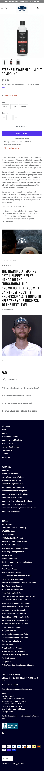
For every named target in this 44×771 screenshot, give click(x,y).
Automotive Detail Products (12, 440)
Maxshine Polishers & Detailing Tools (15, 607)
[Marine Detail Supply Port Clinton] (22, 8)
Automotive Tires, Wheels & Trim (14, 504)
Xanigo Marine (7, 662)
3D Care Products (8, 535)
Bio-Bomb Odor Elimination (11, 545)
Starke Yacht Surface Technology (14, 528)
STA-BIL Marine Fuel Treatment (13, 651)
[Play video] (22, 242)
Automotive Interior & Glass (12, 498)
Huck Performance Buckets (12, 586)
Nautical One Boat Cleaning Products (15, 617)
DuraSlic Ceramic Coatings (11, 572)
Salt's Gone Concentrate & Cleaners (15, 638)
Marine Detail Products (10, 437)
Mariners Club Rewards (10, 447)
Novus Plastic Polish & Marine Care (15, 620)
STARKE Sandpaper (9, 531)
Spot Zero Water (8, 644)
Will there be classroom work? (16, 395)
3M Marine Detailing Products (12, 538)
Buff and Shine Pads (9, 559)
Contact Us (6, 457)
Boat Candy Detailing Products (13, 552)
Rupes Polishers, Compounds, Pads (15, 634)
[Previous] (2, 360)
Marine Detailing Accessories (12, 484)
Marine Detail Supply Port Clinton (15, 764)
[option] (22, 36)
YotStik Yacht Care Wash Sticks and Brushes (18, 665)
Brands (4, 433)
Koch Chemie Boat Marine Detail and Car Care (18, 596)
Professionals (7, 450)
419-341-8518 (12, 685)
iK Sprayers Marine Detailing (12, 590)
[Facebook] (3, 733)
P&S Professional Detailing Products (15, 624)
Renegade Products (9, 631)
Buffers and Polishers (10, 474)
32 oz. (14, 107)
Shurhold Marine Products (11, 641)
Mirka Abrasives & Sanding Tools (14, 614)
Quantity (5, 113)
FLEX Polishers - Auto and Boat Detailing (16, 576)
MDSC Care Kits (7, 443)
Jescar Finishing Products (11, 593)
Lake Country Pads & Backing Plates (15, 600)
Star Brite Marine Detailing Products (15, 655)
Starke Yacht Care (10, 95)
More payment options (22, 138)
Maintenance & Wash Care (11, 480)
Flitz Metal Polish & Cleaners (12, 579)
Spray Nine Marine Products (12, 648)
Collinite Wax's (7, 565)
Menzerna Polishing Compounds (13, 610)
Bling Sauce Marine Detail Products (15, 548)
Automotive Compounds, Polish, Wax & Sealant (19, 508)
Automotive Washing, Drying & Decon (15, 494)
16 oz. (5, 107)
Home (4, 430)
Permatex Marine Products (11, 627)
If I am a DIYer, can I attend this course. (20, 411)
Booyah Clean (7, 555)
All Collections (7, 524)
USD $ (5, 759)
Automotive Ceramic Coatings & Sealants (17, 501)
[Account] (37, 8)
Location (5, 454)
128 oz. (23, 107)
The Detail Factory (8, 658)
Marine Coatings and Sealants (13, 487)
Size (3, 102)
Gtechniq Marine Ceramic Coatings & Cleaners (19, 583)
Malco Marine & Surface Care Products (16, 603)
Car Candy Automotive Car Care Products (17, 562)
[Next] (8, 360)
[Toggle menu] (2, 8)
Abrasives (5, 470)
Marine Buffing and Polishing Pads (14, 491)
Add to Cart (22, 126)
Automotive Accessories (11, 511)
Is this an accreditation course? (17, 403)
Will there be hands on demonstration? (20, 388)
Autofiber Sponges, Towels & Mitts (14, 541)
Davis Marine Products (10, 569)
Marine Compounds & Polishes (13, 477)
